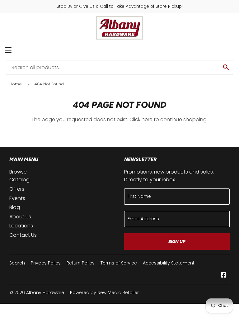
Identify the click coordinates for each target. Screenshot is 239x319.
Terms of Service (119, 263)
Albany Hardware (45, 292)
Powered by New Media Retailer (104, 292)
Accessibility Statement (168, 263)
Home (15, 84)
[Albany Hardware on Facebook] (224, 275)
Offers (16, 189)
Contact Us (23, 235)
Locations (21, 225)
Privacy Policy (46, 263)
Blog (14, 207)
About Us (20, 216)
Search (17, 263)
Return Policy (81, 263)
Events (17, 198)
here (147, 119)
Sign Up (176, 241)
